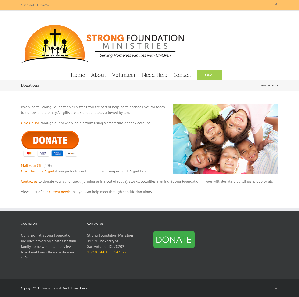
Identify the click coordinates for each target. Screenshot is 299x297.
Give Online (30, 122)
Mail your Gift (32, 165)
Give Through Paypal (37, 171)
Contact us (29, 181)
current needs (60, 191)
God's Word (62, 288)
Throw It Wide (79, 288)
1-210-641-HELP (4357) (35, 5)
